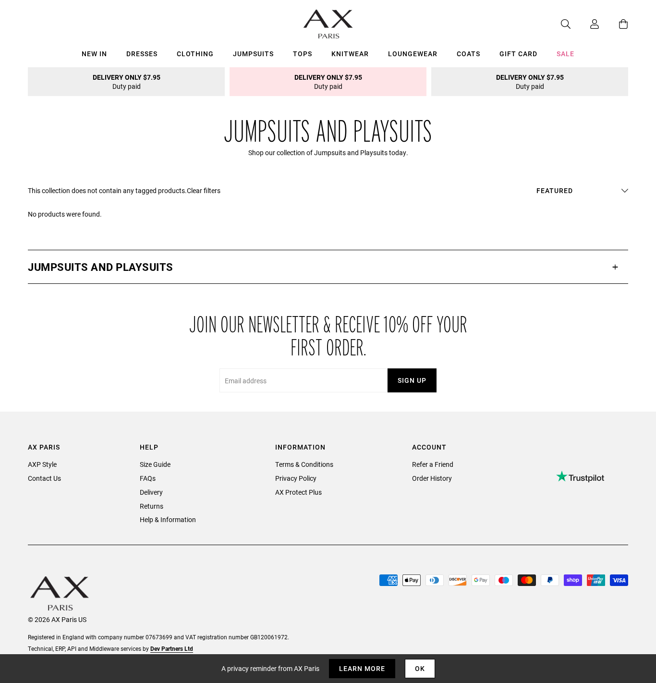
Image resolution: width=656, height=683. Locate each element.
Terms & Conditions (304, 464)
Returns (151, 506)
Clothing (195, 53)
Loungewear (412, 53)
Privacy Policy (295, 478)
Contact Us (44, 478)
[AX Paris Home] (328, 24)
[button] (328, 267)
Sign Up (412, 380)
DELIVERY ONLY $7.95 (126, 82)
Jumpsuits (253, 53)
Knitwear (350, 53)
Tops (302, 53)
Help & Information (168, 519)
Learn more (362, 668)
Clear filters (203, 190)
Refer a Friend (432, 464)
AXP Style (42, 464)
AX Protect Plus (298, 492)
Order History (432, 478)
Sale (565, 53)
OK (420, 668)
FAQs (148, 478)
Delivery (151, 492)
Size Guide (155, 464)
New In (94, 53)
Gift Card (518, 53)
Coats (468, 53)
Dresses (142, 53)
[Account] (585, 24)
